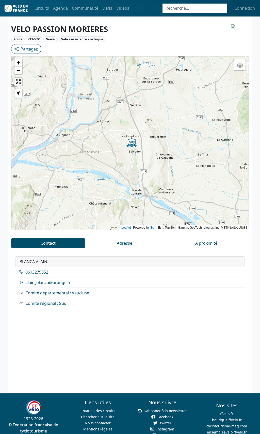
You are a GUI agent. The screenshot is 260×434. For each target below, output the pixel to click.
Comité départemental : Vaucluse (57, 293)
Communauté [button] (85, 8)
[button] (132, 142)
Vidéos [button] (122, 8)
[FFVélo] (33, 407)
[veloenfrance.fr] (15, 8)
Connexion (244, 8)
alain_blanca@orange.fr (48, 282)
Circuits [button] (42, 8)
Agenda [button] (60, 8)
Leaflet (126, 227)
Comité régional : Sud (46, 303)
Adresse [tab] (124, 243)
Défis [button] (107, 8)
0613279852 (36, 272)
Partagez (29, 49)
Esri (153, 227)
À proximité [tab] (206, 243)
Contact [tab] (48, 243)
